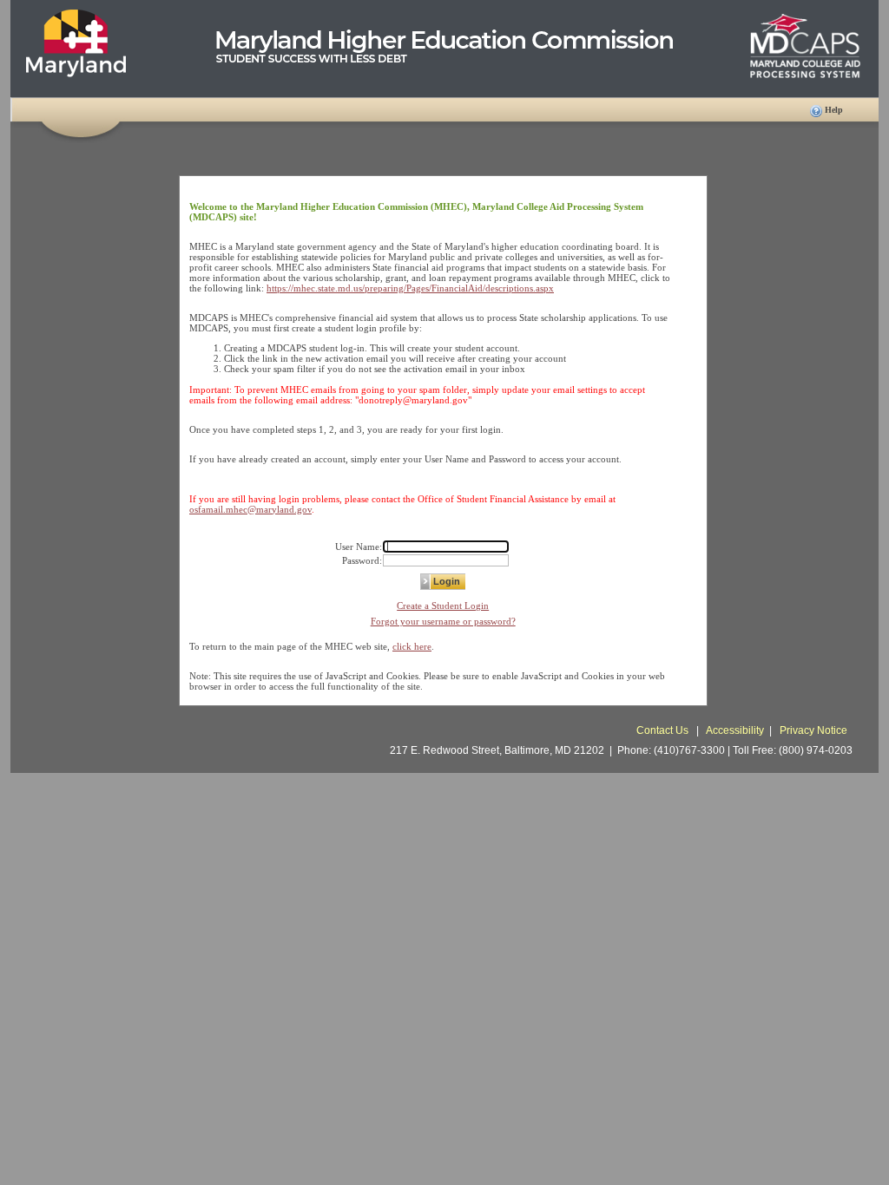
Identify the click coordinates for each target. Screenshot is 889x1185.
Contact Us (663, 730)
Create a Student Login (443, 605)
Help (834, 110)
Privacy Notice (813, 730)
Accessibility (735, 730)
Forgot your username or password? (443, 621)
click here (411, 646)
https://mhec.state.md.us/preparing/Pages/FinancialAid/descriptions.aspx (410, 288)
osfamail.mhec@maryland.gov (250, 509)
